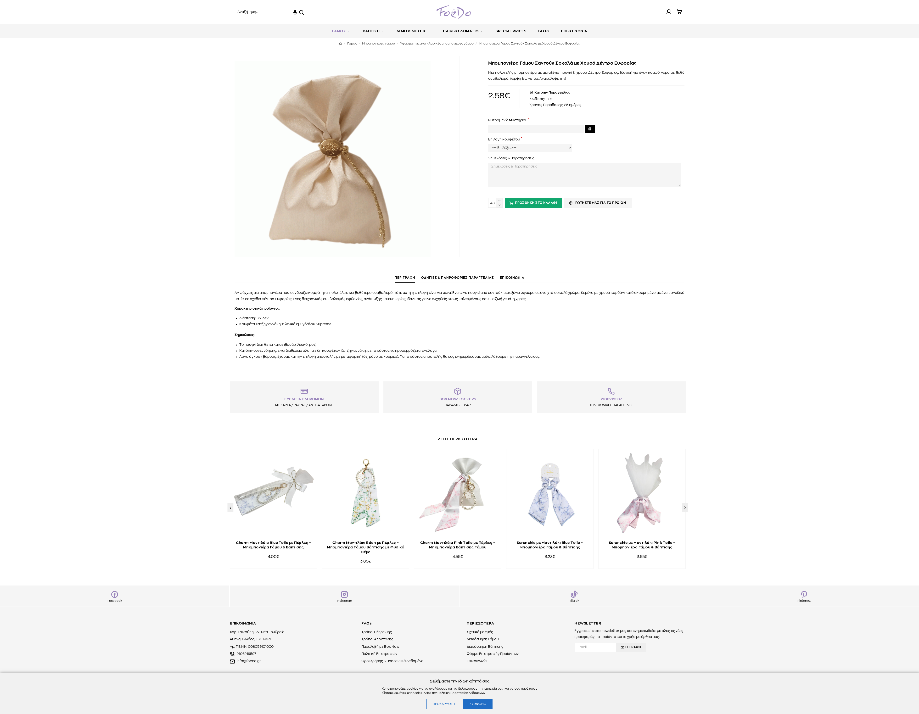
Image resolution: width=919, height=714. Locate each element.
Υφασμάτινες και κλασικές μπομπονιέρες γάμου (437, 43)
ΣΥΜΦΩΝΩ (478, 704)
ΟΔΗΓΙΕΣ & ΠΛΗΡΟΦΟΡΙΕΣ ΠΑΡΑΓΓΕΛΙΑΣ (457, 277)
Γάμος (352, 43)
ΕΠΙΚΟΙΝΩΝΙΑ (512, 277)
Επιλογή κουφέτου (504, 139)
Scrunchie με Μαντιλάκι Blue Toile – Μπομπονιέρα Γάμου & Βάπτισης (550, 545)
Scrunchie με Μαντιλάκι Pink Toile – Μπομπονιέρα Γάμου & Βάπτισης (642, 545)
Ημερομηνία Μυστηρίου (507, 120)
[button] (230, 507)
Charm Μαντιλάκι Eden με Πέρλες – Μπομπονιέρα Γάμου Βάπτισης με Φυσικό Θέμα (365, 547)
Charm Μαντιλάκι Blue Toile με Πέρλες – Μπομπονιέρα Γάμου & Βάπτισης (273, 545)
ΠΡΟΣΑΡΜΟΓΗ (444, 704)
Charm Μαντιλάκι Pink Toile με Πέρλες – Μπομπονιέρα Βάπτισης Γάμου (457, 545)
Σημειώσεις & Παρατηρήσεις (511, 158)
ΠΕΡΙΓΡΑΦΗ (405, 277)
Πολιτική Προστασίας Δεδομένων (461, 693)
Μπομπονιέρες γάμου (378, 43)
